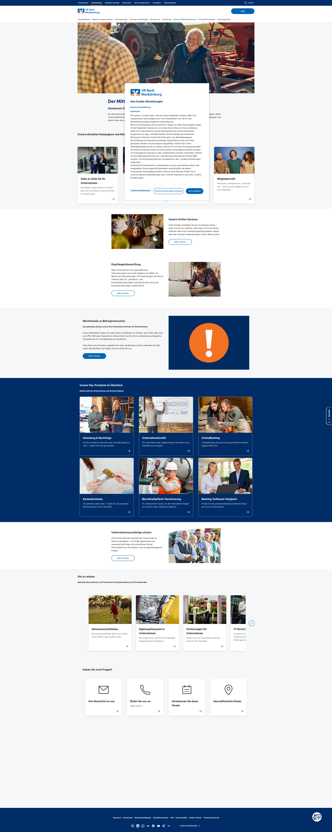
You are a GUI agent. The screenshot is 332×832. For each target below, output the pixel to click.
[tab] (84, 19)
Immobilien (157, 3)
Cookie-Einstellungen (140, 190)
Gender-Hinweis (195, 818)
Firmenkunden (96, 3)
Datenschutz (127, 818)
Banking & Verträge (112, 3)
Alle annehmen (195, 191)
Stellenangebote (170, 3)
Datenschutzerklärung (140, 107)
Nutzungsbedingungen (142, 818)
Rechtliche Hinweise (160, 818)
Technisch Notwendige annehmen (168, 191)
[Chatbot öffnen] (317, 817)
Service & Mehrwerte (142, 3)
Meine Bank (126, 3)
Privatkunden (83, 3)
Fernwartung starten (211, 818)
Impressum (117, 818)
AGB (172, 818)
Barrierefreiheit (181, 818)
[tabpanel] (110, 623)
